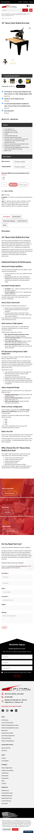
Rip (27, 206)
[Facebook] (3, 710)
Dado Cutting (14, 204)
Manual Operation (6, 206)
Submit (4, 627)
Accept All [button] (15, 829)
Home (3, 14)
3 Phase (18, 201)
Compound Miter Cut (15, 203)
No (4, 179)
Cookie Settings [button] (6, 829)
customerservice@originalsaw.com (17, 566)
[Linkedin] (16, 710)
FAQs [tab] (4, 225)
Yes (4, 177)
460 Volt (23, 201)
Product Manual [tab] (22, 221)
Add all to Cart (20, 86)
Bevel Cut (6, 203)
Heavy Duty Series (24, 204)
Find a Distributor (5, 2)
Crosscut (24, 203)
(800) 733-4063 (5, 567)
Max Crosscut (6, 161)
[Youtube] (11, 710)
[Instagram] (7, 710)
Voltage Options (6, 166)
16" (28, 14)
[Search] (25, 10)
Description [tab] (6, 216)
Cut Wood (8, 204)
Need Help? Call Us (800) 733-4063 (11, 706)
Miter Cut (14, 206)
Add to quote (23, 184)
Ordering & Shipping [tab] (9, 221)
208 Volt (9, 201)
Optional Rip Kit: (9, 276)
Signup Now (17, 676)
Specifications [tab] (16, 216)
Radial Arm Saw (8, 14)
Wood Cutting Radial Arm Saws (19, 14)
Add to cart (13, 184)
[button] (30, 10)
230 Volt (14, 201)
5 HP (27, 201)
